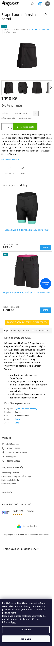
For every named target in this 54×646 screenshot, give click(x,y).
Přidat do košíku (27, 127)
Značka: (10, 32)
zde (14, 622)
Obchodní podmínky (10, 472)
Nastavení (26, 629)
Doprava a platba (8, 483)
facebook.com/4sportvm (16, 452)
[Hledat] (32, 3)
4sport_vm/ (11, 456)
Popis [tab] (6, 330)
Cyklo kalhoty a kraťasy (26, 408)
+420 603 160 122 (13, 448)
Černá (17, 419)
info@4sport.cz (12, 444)
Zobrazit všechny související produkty (27, 322)
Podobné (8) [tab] (16, 330)
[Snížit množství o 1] (11, 128)
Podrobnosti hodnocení (39, 29)
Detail (45, 247)
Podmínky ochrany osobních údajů (16, 476)
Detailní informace (9, 159)
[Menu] (47, 3)
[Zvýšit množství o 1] (11, 125)
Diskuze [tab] (26, 330)
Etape (17, 422)
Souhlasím (26, 639)
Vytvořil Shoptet (30, 526)
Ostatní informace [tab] (40, 330)
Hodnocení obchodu (10, 480)
